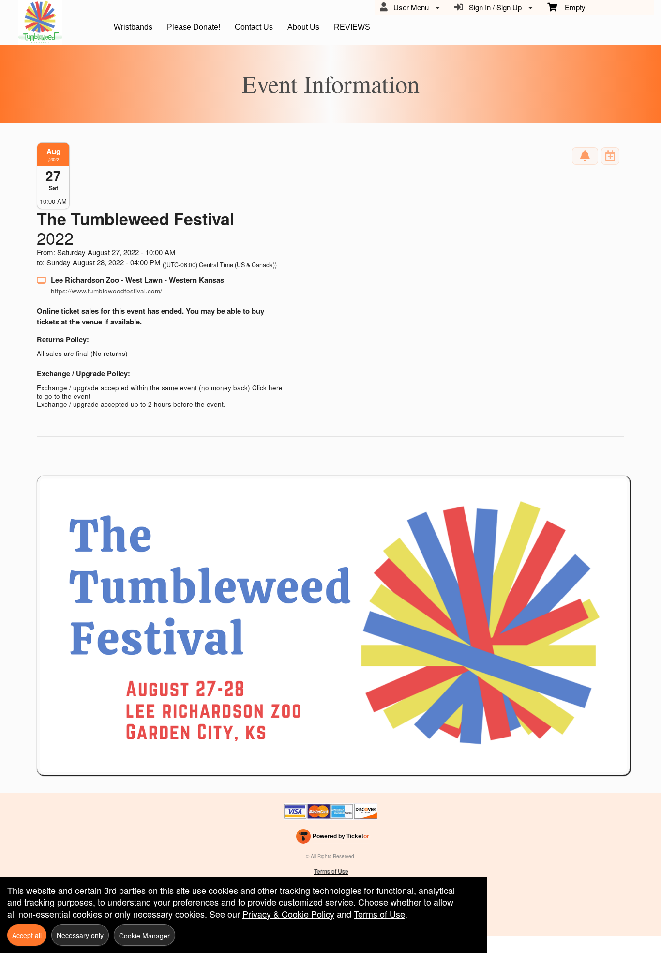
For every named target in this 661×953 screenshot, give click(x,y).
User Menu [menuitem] (409, 7)
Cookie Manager (144, 935)
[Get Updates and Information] (585, 156)
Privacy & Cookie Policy (288, 913)
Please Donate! (193, 27)
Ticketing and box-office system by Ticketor (333, 838)
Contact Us (254, 27)
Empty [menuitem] (571, 7)
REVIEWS (352, 27)
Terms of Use (331, 870)
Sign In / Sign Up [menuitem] (493, 7)
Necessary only (80, 935)
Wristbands (133, 27)
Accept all (27, 935)
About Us (303, 27)
